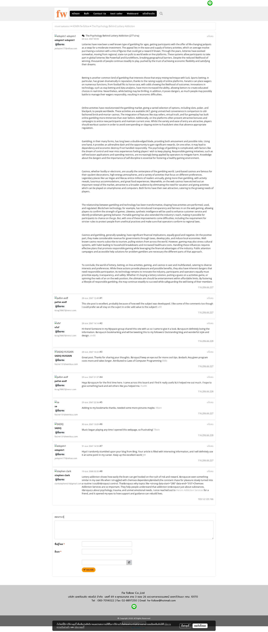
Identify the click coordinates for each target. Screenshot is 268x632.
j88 (144, 454)
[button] (161, 13)
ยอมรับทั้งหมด (200, 625)
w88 (159, 306)
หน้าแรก (76, 13)
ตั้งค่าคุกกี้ (185, 625)
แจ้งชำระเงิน (149, 13)
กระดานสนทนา (62, 26)
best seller (116, 13)
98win (159, 407)
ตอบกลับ (89, 569)
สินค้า (86, 13)
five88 (144, 385)
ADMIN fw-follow (80, 26)
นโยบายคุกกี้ (79, 627)
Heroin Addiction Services (189, 490)
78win (157, 429)
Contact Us (99, 13)
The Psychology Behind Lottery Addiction (113, 26)
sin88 (92, 335)
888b (164, 360)
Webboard (132, 13)
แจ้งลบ (210, 36)
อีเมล (58, 551)
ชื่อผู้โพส (60, 544)
